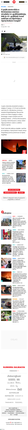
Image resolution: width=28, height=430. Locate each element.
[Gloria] (12, 385)
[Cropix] (19, 395)
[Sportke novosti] (18, 379)
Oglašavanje (11, 413)
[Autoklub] (14, 392)
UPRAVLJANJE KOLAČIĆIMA (14, 419)
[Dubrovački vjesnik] (14, 399)
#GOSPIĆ (21, 192)
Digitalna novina (20, 413)
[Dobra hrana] (11, 389)
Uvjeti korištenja (13, 408)
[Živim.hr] (18, 382)
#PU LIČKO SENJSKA (14, 189)
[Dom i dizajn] (19, 389)
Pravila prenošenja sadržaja (13, 409)
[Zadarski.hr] (9, 402)
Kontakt (4, 413)
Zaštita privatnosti (9, 411)
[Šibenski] (19, 402)
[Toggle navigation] (2, 2)
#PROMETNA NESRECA (10, 192)
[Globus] (11, 382)
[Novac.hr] (9, 395)
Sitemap (16, 414)
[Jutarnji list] (14, 376)
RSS (11, 414)
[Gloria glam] (16, 385)
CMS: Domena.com (18, 424)
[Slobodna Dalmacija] (14, 1)
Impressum (19, 411)
